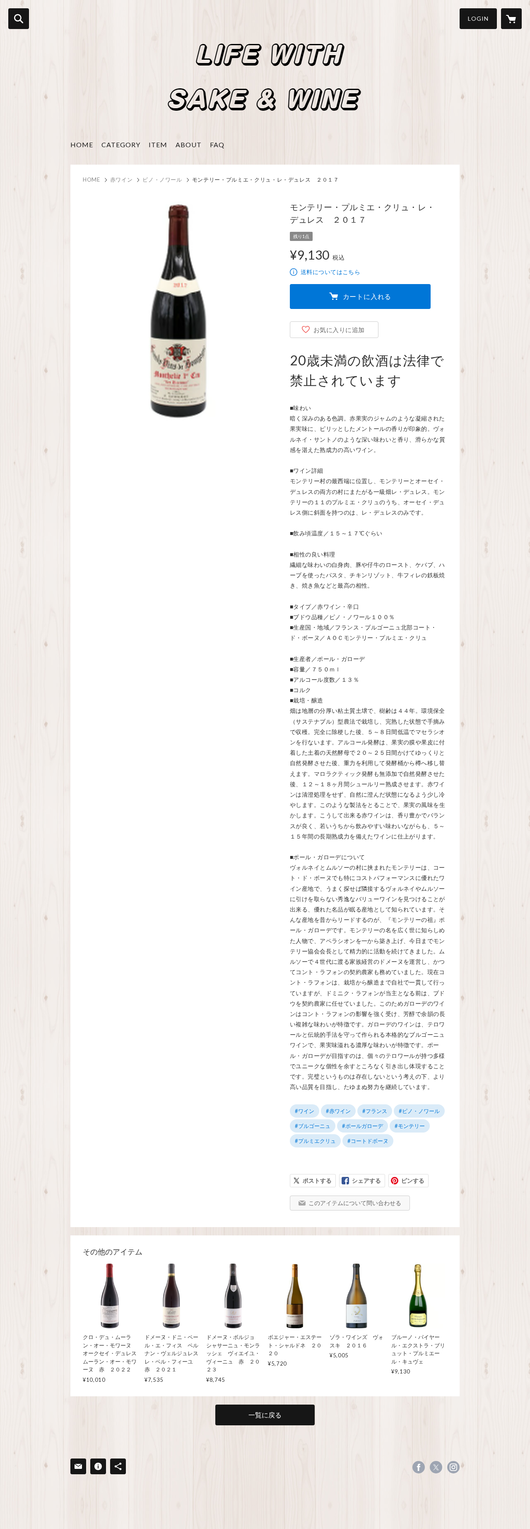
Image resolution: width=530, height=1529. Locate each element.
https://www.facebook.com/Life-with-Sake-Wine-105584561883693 (418, 1467)
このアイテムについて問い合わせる (354, 1202)
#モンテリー (410, 1126)
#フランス (374, 1111)
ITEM (158, 144)
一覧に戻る (265, 1415)
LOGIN (478, 18)
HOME (81, 144)
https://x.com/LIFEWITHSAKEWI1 (436, 1467)
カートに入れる (367, 296)
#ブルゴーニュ (312, 1126)
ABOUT (189, 144)
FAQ (217, 144)
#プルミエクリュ (315, 1141)
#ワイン (304, 1111)
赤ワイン (121, 179)
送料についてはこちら (330, 271)
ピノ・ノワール (162, 179)
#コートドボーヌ (367, 1141)
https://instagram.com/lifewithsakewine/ (453, 1467)
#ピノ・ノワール (419, 1111)
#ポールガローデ (362, 1126)
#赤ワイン (338, 1111)
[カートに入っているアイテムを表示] (511, 18)
